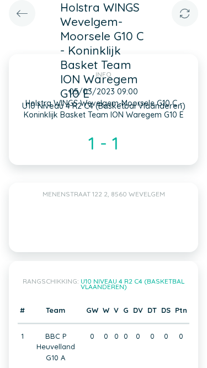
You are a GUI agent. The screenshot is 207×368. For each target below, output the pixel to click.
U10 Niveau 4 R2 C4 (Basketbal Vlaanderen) (133, 284)
